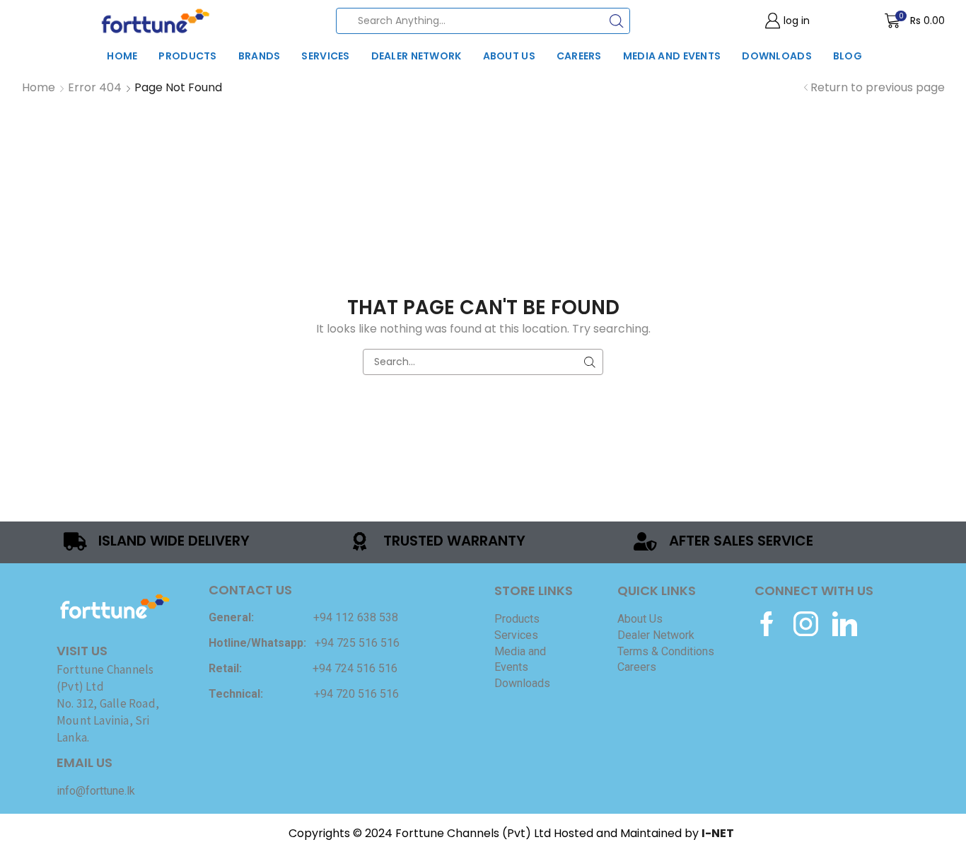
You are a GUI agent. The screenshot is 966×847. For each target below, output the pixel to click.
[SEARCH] (590, 362)
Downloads (777, 56)
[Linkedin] (844, 623)
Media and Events (672, 56)
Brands (259, 56)
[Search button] (617, 20)
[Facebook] (767, 623)
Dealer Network (416, 56)
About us (509, 56)
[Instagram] (805, 623)
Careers (579, 56)
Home (122, 56)
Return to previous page (877, 88)
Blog (847, 56)
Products (187, 56)
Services (325, 56)
